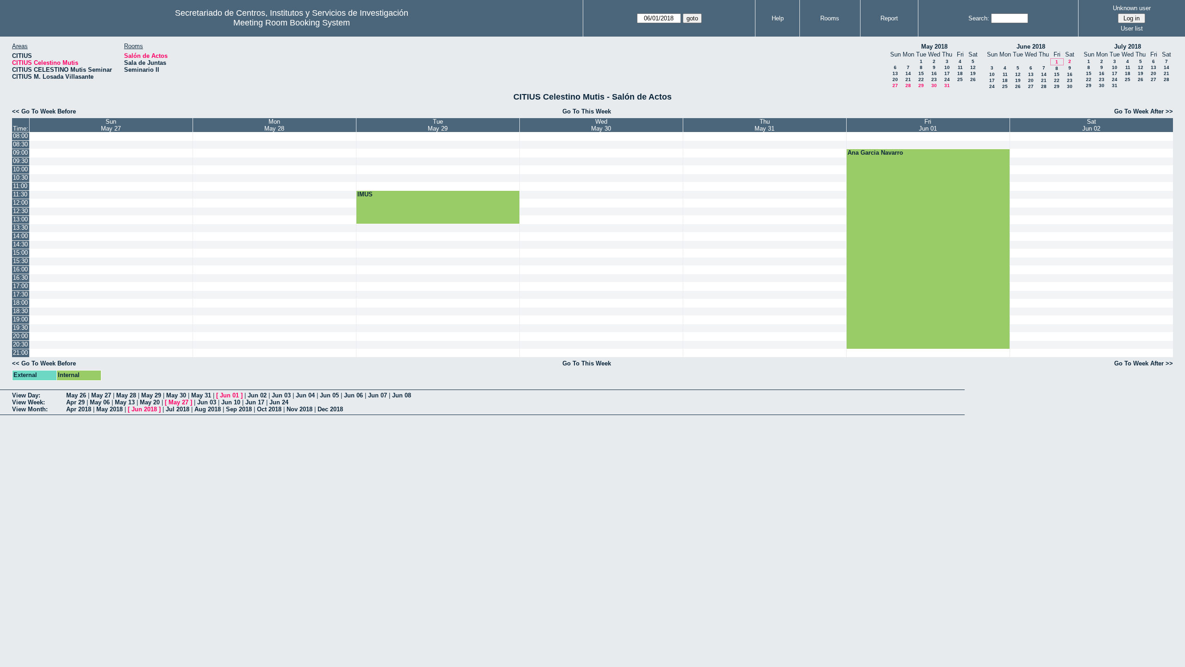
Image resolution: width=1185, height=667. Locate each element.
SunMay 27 (111, 125)
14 (908, 73)
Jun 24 (278, 402)
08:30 (20, 144)
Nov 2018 (299, 409)
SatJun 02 (1091, 125)
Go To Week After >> (1143, 111)
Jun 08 (401, 395)
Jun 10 (230, 402)
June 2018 (1031, 46)
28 (908, 85)
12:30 (20, 211)
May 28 (126, 395)
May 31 (201, 395)
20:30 (20, 344)
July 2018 (1127, 46)
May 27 (101, 395)
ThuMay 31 (764, 125)
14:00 (20, 236)
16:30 (20, 277)
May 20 (150, 402)
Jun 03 (281, 395)
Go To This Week (586, 111)
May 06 (100, 402)
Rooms (829, 18)
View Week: (28, 402)
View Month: (30, 409)
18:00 (20, 302)
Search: (978, 18)
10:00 (20, 169)
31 (947, 85)
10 (947, 67)
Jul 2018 (177, 409)
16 (934, 73)
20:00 (20, 336)
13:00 (20, 219)
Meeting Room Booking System (291, 22)
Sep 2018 (239, 409)
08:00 (20, 135)
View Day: (26, 395)
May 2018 (934, 46)
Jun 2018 (144, 409)
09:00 (20, 152)
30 (934, 85)
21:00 (20, 352)
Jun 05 (329, 395)
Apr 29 (75, 402)
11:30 (20, 194)
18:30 (20, 311)
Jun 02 (257, 395)
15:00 (20, 252)
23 (934, 79)
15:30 (20, 261)
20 (895, 79)
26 (973, 79)
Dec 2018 (330, 409)
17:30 (20, 294)
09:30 (20, 160)
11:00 (20, 185)
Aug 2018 (207, 409)
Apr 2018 (78, 409)
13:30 (20, 227)
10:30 (20, 177)
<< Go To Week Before (44, 111)
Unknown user (1132, 8)
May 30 (176, 395)
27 (895, 85)
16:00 (20, 269)
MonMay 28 (274, 125)
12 (973, 67)
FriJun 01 (928, 125)
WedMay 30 (601, 125)
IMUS (365, 194)
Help (778, 18)
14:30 (20, 244)
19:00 (20, 319)
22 (921, 79)
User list (1132, 28)
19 (973, 73)
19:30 (20, 327)
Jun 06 (353, 395)
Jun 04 (305, 395)
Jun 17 (254, 402)
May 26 (76, 395)
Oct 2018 (269, 409)
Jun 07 (377, 395)
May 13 (125, 402)
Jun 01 (229, 395)
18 (960, 73)
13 (895, 73)
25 (960, 79)
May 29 (151, 395)
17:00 (20, 286)
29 (921, 85)
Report (889, 18)
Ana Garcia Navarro (875, 152)
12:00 (20, 202)
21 (908, 79)
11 (960, 67)
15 (921, 73)
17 (947, 73)
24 (947, 79)
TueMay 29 (438, 125)
